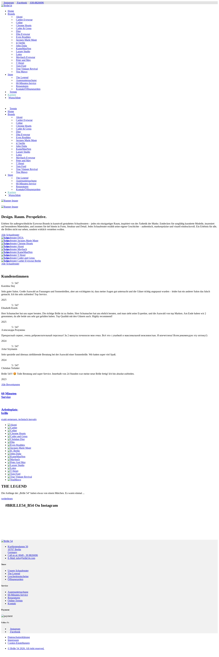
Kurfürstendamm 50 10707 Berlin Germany (18, 549)
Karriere (12, 94)
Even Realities (23, 37)
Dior (18, 31)
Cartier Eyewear (24, 19)
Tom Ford (21, 65)
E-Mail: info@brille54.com (21, 558)
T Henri (20, 63)
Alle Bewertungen (10, 384)
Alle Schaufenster (10, 234)
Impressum (13, 640)
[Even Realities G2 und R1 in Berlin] (109, 266)
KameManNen (23, 48)
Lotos (19, 54)
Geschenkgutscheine (18, 576)
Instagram (8, 2)
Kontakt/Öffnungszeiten (28, 89)
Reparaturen (22, 86)
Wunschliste (14, 97)
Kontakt (12, 603)
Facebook (21, 2)
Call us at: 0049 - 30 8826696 (23, 555)
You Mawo (21, 71)
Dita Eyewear (23, 34)
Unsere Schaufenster (18, 570)
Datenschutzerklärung (19, 637)
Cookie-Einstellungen (19, 643)
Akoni (19, 16)
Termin (13, 91)
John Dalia (21, 45)
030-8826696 (36, 2)
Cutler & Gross (23, 28)
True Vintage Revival (27, 68)
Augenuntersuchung (26, 80)
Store (10, 74)
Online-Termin (15, 600)
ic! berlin (20, 42)
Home (11, 11)
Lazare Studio (23, 51)
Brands (11, 14)
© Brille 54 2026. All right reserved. (26, 648)
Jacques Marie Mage (26, 40)
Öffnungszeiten (15, 579)
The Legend (22, 77)
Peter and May (23, 60)
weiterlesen (7, 498)
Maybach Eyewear (25, 57)
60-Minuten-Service (26, 83)
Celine (19, 22)
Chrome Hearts (23, 25)
